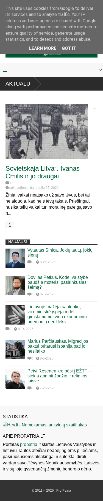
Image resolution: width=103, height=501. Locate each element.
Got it (69, 48)
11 (11, 183)
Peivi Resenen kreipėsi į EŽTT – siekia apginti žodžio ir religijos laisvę (59, 376)
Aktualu (17, 84)
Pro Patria (63, 490)
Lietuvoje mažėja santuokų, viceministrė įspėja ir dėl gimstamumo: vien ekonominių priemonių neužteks (57, 314)
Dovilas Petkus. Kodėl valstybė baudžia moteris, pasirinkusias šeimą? (57, 282)
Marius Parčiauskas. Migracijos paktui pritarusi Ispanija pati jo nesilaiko (57, 346)
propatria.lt (30, 444)
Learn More (42, 48)
